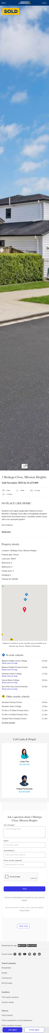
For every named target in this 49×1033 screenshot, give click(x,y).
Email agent (34, 1030)
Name (6, 841)
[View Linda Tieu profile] (24, 753)
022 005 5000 (24, 792)
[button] (24, 610)
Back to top (23, 926)
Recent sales (7, 983)
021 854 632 (24, 764)
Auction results (8, 1002)
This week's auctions (10, 997)
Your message (9, 825)
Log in (44, 3)
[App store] (22, 945)
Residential (6, 968)
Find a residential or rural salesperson (17, 1020)
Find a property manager (12, 1025)
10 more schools (8, 723)
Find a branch (7, 1015)
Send (24, 889)
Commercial (7, 978)
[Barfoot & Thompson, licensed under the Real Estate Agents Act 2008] (24, 3)
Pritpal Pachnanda (24, 789)
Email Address (9, 850)
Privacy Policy (25, 910)
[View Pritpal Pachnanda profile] (24, 780)
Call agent (12, 1030)
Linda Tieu (24, 762)
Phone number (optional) (13, 860)
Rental (4, 973)
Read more (6, 532)
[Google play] (32, 945)
